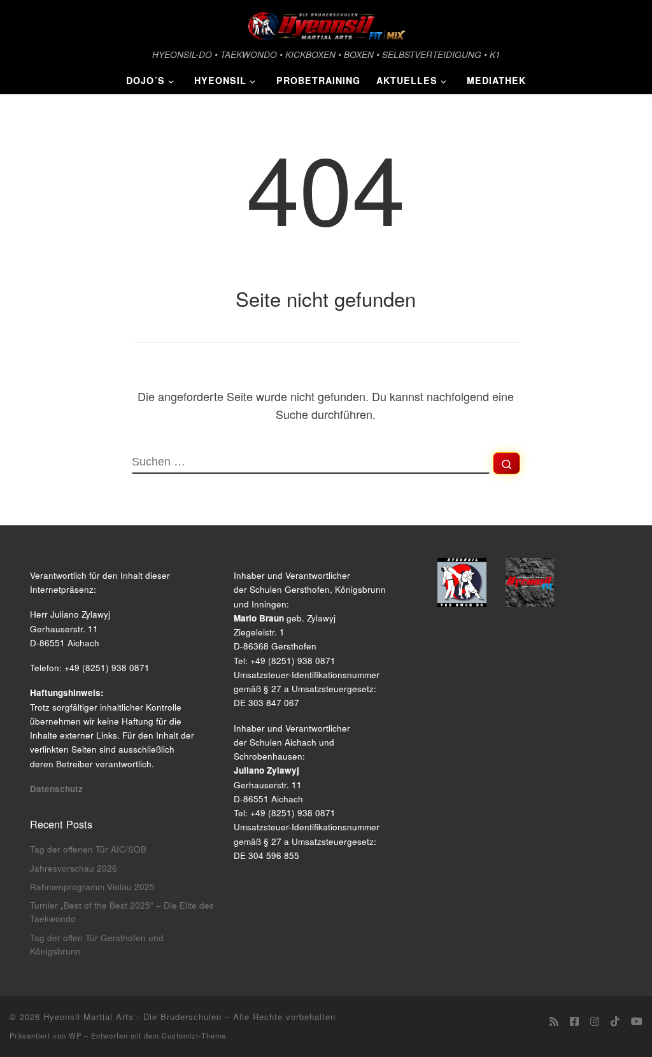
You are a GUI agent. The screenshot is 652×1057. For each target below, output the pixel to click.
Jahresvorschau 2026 (73, 868)
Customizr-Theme (194, 1035)
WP (75, 1035)
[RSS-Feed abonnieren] (553, 1021)
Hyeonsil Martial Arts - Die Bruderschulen (132, 1017)
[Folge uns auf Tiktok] (615, 1021)
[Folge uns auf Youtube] (636, 1021)
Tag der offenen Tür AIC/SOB (88, 849)
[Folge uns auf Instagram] (594, 1021)
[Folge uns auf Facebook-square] (574, 1021)
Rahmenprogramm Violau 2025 (92, 887)
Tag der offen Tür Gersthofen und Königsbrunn (97, 944)
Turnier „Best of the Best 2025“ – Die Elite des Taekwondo (122, 912)
